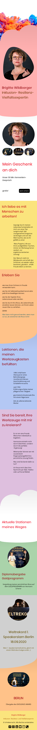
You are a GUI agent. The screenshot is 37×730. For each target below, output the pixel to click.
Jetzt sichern (24, 191)
